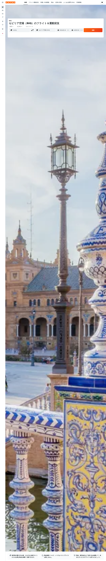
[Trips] (3, 29)
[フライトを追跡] (3, 24)
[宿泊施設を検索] (3, 10)
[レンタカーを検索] (3, 13)
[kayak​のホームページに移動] (10, 2)
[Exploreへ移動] (3, 21)
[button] (2, 2)
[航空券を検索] (3, 7)
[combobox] (11, 26)
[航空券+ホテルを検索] (3, 16)
